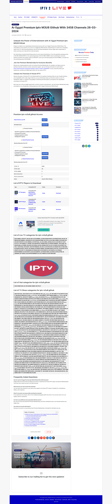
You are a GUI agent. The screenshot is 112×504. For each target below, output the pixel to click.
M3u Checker (62, 17)
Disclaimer (73, 1)
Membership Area (70, 17)
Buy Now (20, 17)
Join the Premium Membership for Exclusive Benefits (37, 415)
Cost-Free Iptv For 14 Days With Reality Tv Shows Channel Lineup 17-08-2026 (89, 108)
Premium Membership (39, 499)
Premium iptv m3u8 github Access (32, 418)
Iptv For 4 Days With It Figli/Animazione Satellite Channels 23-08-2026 (90, 85)
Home (15, 17)
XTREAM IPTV (34, 17)
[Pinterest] (41, 438)
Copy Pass (45, 136)
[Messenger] (50, 438)
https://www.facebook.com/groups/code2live (24, 68)
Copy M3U (45, 153)
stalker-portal (77, 137)
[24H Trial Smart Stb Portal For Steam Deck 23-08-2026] (77, 78)
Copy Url (44, 119)
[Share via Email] (53, 438)
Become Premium (60, 1)
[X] (32, 438)
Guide (43, 193)
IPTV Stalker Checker (52, 17)
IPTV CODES (27, 17)
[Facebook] (29, 438)
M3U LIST (30, 195)
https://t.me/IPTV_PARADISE (42, 68)
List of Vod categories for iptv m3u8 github (34, 422)
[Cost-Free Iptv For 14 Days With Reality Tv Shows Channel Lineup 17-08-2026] (77, 110)
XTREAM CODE (32, 194)
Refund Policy (98, 1)
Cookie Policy (64, 499)
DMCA (86, 1)
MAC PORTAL (31, 192)
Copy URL (49, 431)
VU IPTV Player (22, 201)
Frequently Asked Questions (31, 425)
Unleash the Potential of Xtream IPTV (34, 416)
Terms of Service (80, 1)
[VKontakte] (47, 438)
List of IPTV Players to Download (32, 419)
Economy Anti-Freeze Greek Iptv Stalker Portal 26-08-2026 (29, 456)
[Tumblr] (38, 438)
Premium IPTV (42, 17)
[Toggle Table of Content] (56, 412)
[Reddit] (44, 438)
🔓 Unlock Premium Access (27, 140)
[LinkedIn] (35, 438)
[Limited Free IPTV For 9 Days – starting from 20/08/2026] (77, 94)
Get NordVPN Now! (43, 229)
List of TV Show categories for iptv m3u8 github (35, 424)
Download (45, 157)
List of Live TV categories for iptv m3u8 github (35, 421)
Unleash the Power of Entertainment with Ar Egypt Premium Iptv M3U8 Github (41, 414)
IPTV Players (77, 131)
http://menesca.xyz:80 (19, 119)
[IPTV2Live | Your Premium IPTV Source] (56, 8)
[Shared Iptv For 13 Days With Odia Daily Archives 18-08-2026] (77, 102)
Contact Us (68, 1)
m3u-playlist (77, 135)
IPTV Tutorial (77, 129)
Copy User (45, 124)
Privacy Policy (91, 1)
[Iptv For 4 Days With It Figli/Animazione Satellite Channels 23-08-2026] (77, 86)
